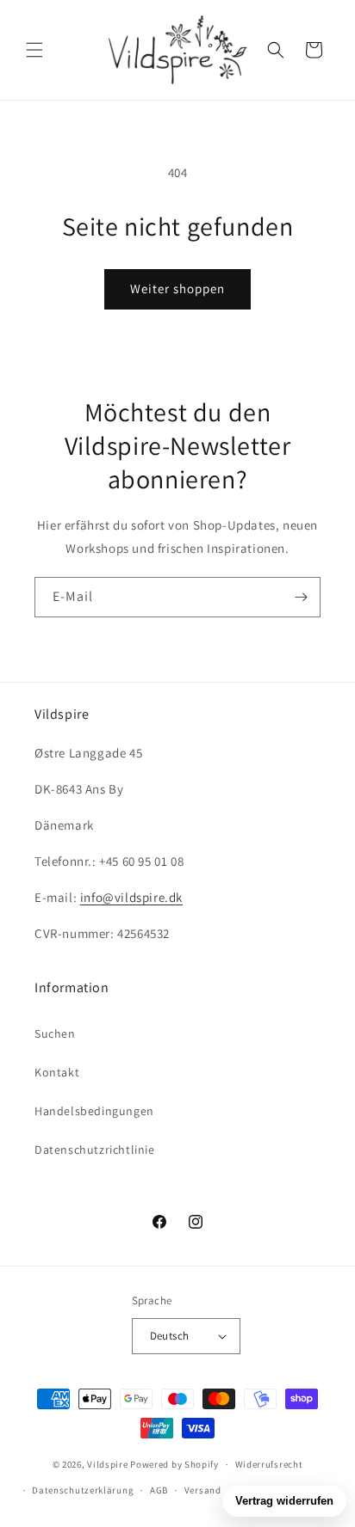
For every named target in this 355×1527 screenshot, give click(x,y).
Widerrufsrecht (269, 1464)
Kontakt (56, 1072)
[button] (34, 50)
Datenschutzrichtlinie (94, 1149)
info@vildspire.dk (131, 897)
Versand (202, 1490)
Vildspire (107, 1464)
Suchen (55, 1033)
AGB (159, 1490)
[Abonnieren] (301, 597)
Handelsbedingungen (94, 1111)
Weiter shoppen (177, 288)
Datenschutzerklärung (83, 1490)
